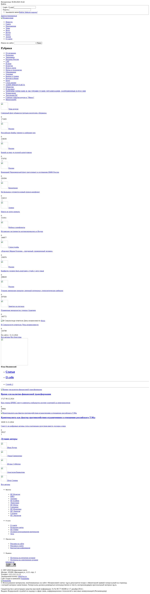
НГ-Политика (15, 509)
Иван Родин (12, 448)
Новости (9, 22)
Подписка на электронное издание (24, 560)
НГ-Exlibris (14, 501)
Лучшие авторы (9, 439)
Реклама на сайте (17, 544)
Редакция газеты (17, 527)
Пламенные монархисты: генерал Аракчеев (18, 310)
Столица (13, 513)
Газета (8, 24)
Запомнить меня (12, 12)
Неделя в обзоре (12, 78)
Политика (10, 55)
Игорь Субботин (14, 464)
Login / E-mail (8, 7)
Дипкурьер (14, 503)
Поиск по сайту (7, 43)
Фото (8, 30)
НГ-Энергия (15, 511)
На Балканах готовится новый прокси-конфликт (20, 192)
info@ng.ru (22, 576)
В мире (8, 64)
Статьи (10, 371)
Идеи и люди (11, 68)
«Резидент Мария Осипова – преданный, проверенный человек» (27, 251)
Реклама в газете (17, 546)
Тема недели (13, 109)
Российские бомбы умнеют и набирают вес (18, 133)
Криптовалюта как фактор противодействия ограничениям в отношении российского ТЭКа (48, 417)
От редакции (11, 53)
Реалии (11, 129)
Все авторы (5, 337)
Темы (8, 28)
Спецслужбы (13, 247)
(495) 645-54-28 (15, 574)
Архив (8, 37)
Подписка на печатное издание (22, 558)
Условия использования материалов (24, 532)
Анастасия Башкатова (16, 472)
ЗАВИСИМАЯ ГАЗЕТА (15, 85)
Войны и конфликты (16, 227)
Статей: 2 (9, 384)
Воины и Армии (12, 76)
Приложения (11, 26)
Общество (10, 87)
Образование (11, 72)
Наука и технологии (14, 70)
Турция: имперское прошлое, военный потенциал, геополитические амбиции (32, 291)
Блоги (8, 35)
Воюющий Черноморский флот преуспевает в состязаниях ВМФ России (30, 172)
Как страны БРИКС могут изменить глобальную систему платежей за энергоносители (35, 403)
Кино (8, 81)
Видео (8, 32)
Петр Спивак (12, 480)
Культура (9, 66)
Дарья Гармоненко (14, 456)
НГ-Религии (15, 494)
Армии (11, 208)
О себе (10, 377)
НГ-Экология (15, 515)
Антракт (13, 499)
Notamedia (25, 579)
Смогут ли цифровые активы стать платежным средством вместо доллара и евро (33, 426)
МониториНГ (11, 100)
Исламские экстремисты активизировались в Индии (22, 231)
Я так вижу (10, 89)
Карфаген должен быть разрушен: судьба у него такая (22, 271)
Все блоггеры (16, 337)
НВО (12, 496)
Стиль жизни (11, 83)
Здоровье (9, 74)
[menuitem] (77, 22)
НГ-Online (14, 530)
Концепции (13, 188)
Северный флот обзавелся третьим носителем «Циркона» (24, 113)
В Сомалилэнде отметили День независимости (20, 325)
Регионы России (12, 59)
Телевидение (11, 93)
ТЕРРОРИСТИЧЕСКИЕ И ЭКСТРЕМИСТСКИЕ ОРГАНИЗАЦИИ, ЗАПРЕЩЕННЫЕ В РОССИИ (46, 91)
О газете (9, 39)
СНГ (7, 62)
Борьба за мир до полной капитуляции (16, 152)
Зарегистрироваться (9, 16)
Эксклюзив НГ (12, 95)
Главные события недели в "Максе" (20, 97)
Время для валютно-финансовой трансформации (26, 394)
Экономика (10, 57)
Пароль (6, 10)
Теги (12, 534)
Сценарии (14, 507)
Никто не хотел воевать (10, 212)
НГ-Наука (14, 505)
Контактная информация (20, 548)
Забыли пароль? (31, 12)
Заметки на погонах (16, 306)
